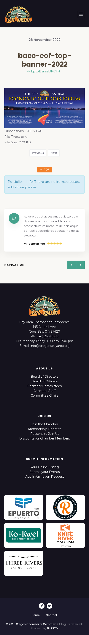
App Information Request (44, 477)
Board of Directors (44, 376)
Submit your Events (45, 472)
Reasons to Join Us (44, 434)
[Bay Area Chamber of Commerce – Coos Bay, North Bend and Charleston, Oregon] (18, 14)
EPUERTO (52, 628)
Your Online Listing (44, 467)
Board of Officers (44, 381)
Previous (38, 153)
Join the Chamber (44, 424)
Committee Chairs (44, 395)
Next (54, 153)
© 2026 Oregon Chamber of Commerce (32, 624)
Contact (51, 615)
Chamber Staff (44, 391)
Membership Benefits (44, 429)
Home (36, 615)
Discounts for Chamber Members (44, 438)
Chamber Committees (44, 386)
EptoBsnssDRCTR (45, 71)
